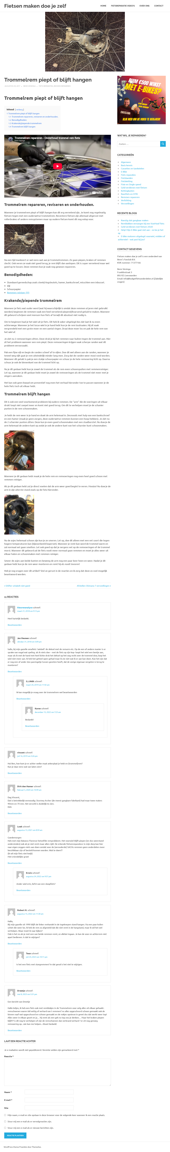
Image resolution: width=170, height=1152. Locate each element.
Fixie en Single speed (131, 184)
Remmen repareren (62, 86)
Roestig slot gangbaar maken (134, 220)
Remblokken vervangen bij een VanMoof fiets (142, 223)
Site (6, 1107)
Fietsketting (126, 181)
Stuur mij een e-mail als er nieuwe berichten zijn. (31, 1127)
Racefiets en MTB (129, 194)
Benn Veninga (29, 86)
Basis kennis (126, 165)
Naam (8, 1092)
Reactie (9, 1056)
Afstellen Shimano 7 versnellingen (93, 585)
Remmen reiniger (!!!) (18, 292)
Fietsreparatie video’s (123, 6)
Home (103, 6)
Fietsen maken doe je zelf (35, 6)
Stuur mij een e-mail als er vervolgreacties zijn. (30, 1121)
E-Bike (124, 171)
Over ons (144, 6)
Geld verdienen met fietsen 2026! (137, 226)
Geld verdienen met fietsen (134, 187)
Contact (158, 6)
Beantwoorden (15, 624)
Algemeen (126, 162)
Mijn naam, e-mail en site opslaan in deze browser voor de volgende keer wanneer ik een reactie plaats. (56, 1115)
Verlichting (126, 200)
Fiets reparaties (46, 86)
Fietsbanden (127, 178)
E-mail (8, 1100)
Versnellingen (127, 203)
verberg (19, 109)
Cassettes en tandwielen (132, 168)
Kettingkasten (127, 190)
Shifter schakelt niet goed (18, 585)
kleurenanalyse (25, 607)
